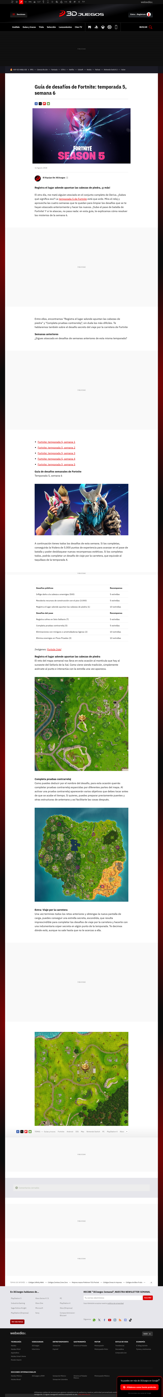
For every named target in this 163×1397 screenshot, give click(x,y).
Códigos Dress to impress (112, 1282)
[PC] (89, 27)
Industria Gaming (18, 1303)
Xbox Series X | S (42, 1298)
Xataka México (16, 1376)
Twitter (40, 103)
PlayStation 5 (16, 1298)
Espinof (55, 1349)
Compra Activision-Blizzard (67, 1314)
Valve (123, 70)
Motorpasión (99, 1346)
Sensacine (56, 1346)
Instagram (115, 1319)
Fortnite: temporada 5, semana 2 (56, 447)
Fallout (97, 70)
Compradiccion (121, 1353)
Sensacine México (59, 1376)
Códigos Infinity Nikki (36, 1282)
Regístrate (141, 14)
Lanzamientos (65, 27)
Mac (82, 1131)
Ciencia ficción (42, 70)
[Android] (116, 27)
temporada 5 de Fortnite (73, 199)
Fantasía (54, 70)
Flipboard (44, 103)
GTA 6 (63, 70)
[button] (55, 177)
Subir (146, 1334)
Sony (37, 1313)
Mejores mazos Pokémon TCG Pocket (85, 1282)
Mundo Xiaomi (16, 1360)
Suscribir (147, 1298)
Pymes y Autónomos (143, 1349)
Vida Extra (36, 1349)
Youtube (110, 1319)
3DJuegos (81, 13)
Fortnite (61, 1131)
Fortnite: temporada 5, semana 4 (56, 458)
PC (103, 1131)
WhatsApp (94, 1319)
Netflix (71, 70)
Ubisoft (80, 70)
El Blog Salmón (141, 1346)
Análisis (16, 27)
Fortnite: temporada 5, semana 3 (56, 453)
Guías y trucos (29, 27)
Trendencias (119, 1346)
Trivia (41, 27)
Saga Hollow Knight (18, 1308)
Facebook (36, 103)
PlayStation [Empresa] (19, 1313)
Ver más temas (17, 1322)
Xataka (13, 1346)
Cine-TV (78, 27)
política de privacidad (115, 1303)
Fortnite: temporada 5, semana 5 (56, 464)
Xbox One (39, 1303)
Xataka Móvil (16, 1349)
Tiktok (130, 1319)
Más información (84, 1394)
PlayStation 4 (112, 1131)
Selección (51, 27)
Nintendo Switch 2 (111, 70)
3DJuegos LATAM (38, 1376)
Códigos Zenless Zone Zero (58, 1282)
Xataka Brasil (16, 1379)
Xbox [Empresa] (66, 1308)
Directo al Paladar (80, 1346)
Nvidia (89, 70)
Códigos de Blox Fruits (134, 1282)
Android (70, 1131)
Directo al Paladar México (80, 1377)
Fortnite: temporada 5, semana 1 (56, 442)
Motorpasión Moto (101, 1349)
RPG (31, 70)
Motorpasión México (102, 1376)
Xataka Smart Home (18, 1356)
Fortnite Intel (54, 649)
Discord (125, 1319)
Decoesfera (119, 1349)
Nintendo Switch (93, 1131)
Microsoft (39, 1308)
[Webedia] (18, 1333)
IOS (77, 1131)
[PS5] (96, 27)
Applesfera (15, 1353)
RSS (120, 1319)
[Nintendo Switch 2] (109, 27)
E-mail (48, 103)
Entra (132, 14)
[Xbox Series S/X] (103, 27)
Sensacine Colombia (60, 1379)
